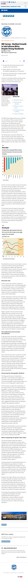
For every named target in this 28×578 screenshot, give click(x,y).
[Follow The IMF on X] (1, 2)
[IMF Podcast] (11, 2)
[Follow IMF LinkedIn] (4, 2)
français (3, 19)
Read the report (18, 100)
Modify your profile (21, 557)
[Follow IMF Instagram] (6, 2)
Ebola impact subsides (17, 103)
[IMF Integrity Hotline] (15, 2)
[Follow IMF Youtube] (9, 2)
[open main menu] (25, 3)
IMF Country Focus (7, 41)
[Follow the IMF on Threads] (7, 2)
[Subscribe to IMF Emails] (13, 2)
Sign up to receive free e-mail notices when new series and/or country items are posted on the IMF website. (13, 552)
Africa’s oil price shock (18, 107)
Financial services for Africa (19, 111)
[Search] (26, 7)
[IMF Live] (20, 576)
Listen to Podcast (18, 114)
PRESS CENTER (5, 541)
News (3, 525)
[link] (4, 16)
